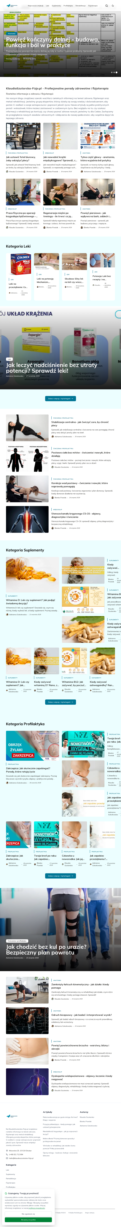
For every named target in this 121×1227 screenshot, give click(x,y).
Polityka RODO (61, 1213)
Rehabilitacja (81, 6)
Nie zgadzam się (28, 1214)
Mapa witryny (89, 1213)
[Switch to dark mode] (113, 6)
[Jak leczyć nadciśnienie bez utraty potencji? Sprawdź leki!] (60, 347)
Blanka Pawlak (85, 1121)
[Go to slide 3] (116, 72)
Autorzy (84, 1112)
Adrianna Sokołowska (14, 376)
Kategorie (11, 1164)
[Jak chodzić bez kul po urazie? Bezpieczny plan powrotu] (60, 929)
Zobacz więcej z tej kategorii (59, 399)
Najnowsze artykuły (35, 6)
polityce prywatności (37, 1208)
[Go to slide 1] (111, 72)
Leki (47, 6)
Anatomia (11, 34)
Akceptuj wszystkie (28, 1220)
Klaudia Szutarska (13, 59)
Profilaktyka (68, 6)
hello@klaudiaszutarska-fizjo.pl (21, 1158)
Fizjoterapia (92, 6)
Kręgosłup (49, 153)
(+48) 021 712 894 (16, 1154)
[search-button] (106, 5)
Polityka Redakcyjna (75, 1213)
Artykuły (47, 1112)
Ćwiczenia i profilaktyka (18, 153)
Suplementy (56, 6)
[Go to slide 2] (114, 72)
